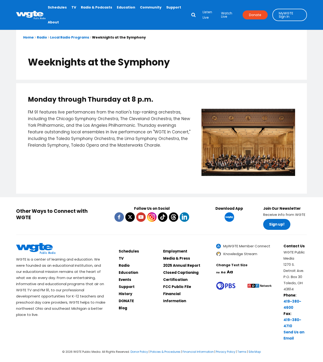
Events (125, 279)
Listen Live (207, 15)
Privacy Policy (225, 352)
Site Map (255, 352)
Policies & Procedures (165, 352)
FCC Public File (177, 286)
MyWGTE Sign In (286, 15)
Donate (255, 15)
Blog (123, 307)
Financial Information (174, 297)
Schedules (57, 7)
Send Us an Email (294, 335)
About (53, 22)
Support (173, 7)
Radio (42, 37)
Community (151, 7)
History (125, 293)
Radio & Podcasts (96, 7)
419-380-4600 (292, 304)
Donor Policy (139, 352)
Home (28, 37)
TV (73, 7)
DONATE (126, 300)
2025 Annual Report (181, 265)
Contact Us (294, 246)
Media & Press (176, 258)
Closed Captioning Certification (181, 276)
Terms (241, 352)
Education (126, 7)
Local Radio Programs (69, 37)
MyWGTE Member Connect (246, 246)
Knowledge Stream (240, 253)
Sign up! (276, 224)
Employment (175, 251)
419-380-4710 (292, 322)
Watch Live (226, 15)
